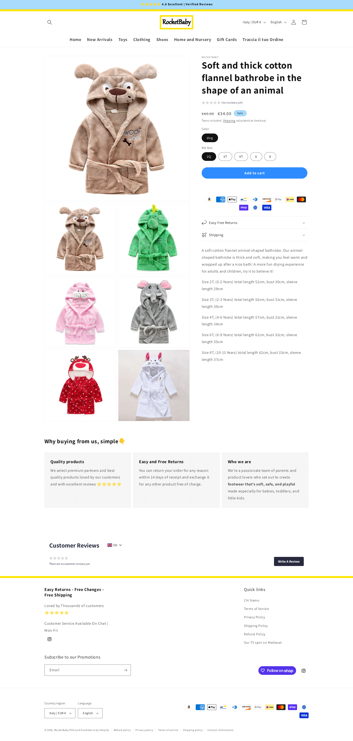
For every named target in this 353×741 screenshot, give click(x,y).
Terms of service (168, 729)
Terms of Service (256, 609)
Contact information (220, 729)
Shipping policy (193, 729)
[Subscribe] (125, 670)
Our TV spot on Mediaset (263, 643)
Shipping (229, 120)
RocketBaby (61, 730)
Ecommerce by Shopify (95, 730)
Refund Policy (254, 634)
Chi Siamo (251, 600)
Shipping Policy (256, 626)
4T (241, 156)
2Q (209, 156)
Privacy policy (144, 729)
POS (71, 730)
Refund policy (122, 729)
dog (210, 138)
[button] (49, 22)
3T (225, 156)
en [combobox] (115, 545)
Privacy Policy (254, 617)
